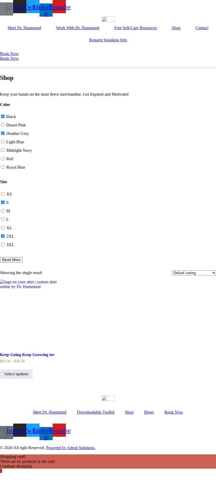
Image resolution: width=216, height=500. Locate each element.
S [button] (7, 202)
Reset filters (11, 260)
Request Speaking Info (108, 40)
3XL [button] (10, 244)
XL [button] (9, 228)
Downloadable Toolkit (95, 412)
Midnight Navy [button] (19, 150)
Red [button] (9, 159)
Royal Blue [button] (15, 167)
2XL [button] (10, 236)
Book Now (173, 412)
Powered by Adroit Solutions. (70, 447)
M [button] (8, 211)
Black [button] (11, 116)
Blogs (149, 412)
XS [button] (9, 194)
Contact (201, 28)
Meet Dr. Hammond (24, 28)
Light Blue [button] (15, 142)
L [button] (7, 219)
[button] (108, 67)
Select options (16, 374)
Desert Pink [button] (16, 125)
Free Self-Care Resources (135, 28)
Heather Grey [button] (17, 133)
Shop (176, 28)
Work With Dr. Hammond (77, 28)
